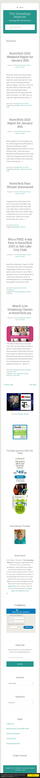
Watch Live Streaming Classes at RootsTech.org (20, 309)
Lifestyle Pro (19, 768)
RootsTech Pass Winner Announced (20, 185)
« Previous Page (8, 384)
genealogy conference (19, 169)
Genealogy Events (17, 103)
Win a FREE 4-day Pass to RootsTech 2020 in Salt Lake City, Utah (20, 244)
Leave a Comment (20, 67)
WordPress (18, 770)
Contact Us (10, 724)
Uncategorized (10, 290)
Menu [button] (21, 7)
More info (15, 776)
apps (15, 373)
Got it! (33, 775)
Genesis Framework (29, 768)
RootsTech (26, 103)
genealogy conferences (20, 105)
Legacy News (12, 586)
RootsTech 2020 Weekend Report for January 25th (20, 56)
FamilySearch (16, 288)
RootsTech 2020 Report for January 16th (20, 123)
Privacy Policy (11, 738)
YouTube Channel (23, 414)
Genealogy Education (18, 370)
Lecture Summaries (13, 734)
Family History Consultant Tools (17, 729)
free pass (16, 291)
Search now (28, 627)
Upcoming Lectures (13, 743)
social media (16, 375)
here (27, 591)
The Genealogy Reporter (20, 15)
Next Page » (33, 384)
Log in (23, 770)
